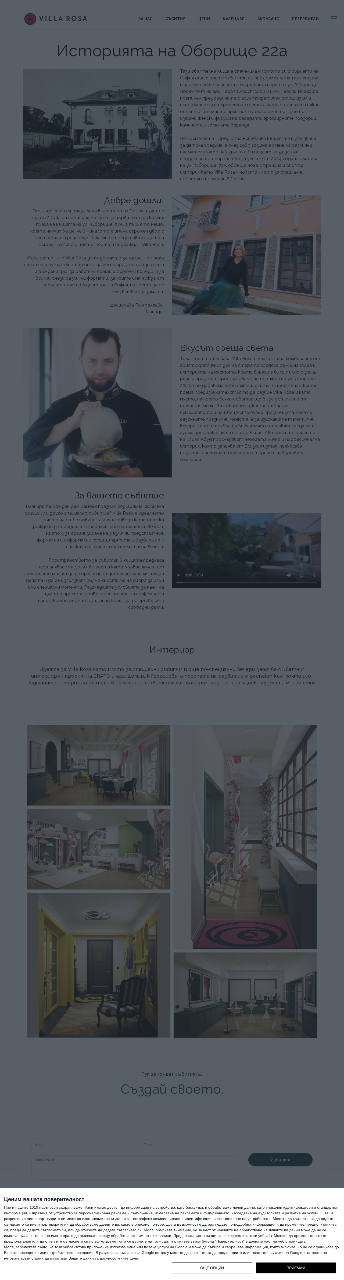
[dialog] (172, 1234)
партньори (48, 1207)
